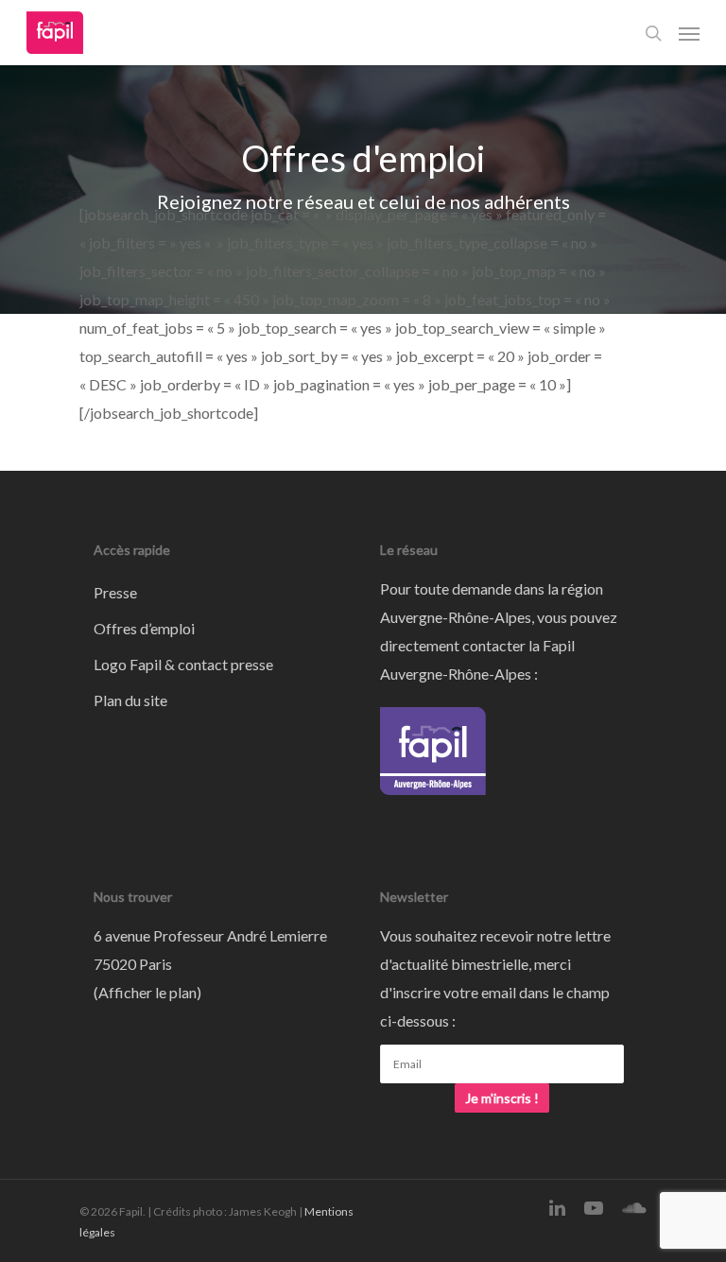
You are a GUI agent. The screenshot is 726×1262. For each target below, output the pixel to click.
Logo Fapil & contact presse (183, 664)
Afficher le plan (147, 992)
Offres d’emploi (144, 628)
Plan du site (130, 700)
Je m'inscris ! (502, 1098)
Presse (115, 592)
